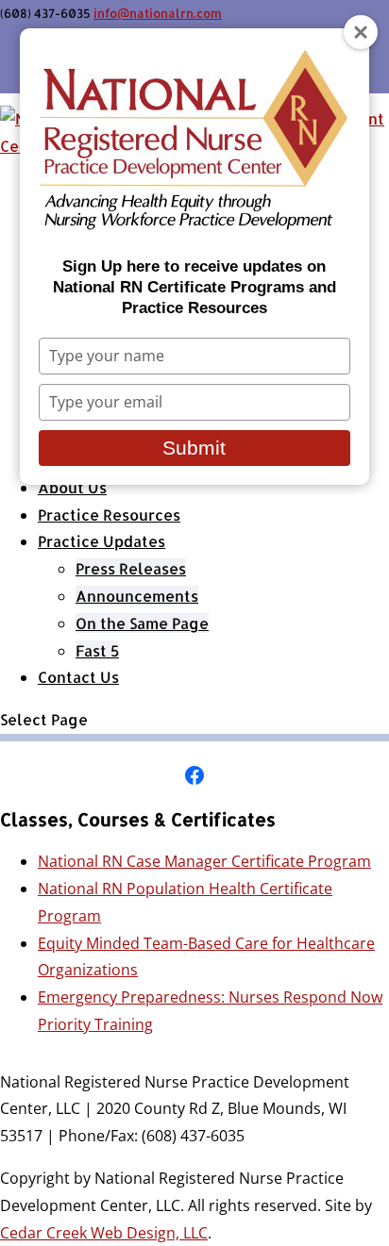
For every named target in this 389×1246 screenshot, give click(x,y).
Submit (194, 447)
